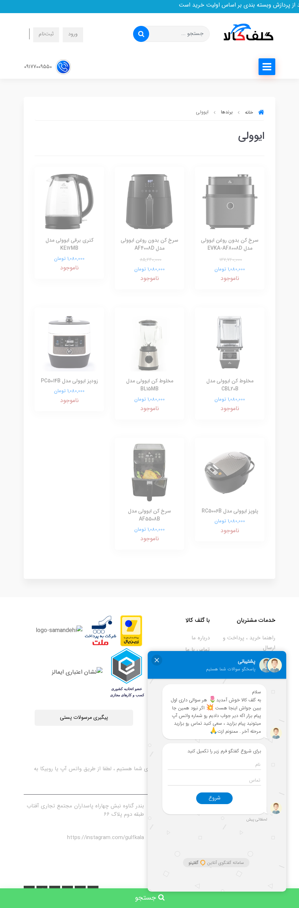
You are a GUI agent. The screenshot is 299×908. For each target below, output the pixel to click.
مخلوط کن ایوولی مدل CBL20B (229, 385)
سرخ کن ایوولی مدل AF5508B (149, 515)
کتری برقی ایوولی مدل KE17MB (69, 244)
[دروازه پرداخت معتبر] (131, 630)
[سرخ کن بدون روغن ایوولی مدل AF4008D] (149, 201)
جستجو (146, 898)
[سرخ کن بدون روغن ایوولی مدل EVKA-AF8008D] (230, 201)
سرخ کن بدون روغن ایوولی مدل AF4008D (149, 244)
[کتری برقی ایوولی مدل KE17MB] (69, 201)
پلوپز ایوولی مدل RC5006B (230, 511)
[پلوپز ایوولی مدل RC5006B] (230, 471)
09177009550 (38, 66)
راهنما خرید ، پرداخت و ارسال (249, 643)
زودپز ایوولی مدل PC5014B (69, 381)
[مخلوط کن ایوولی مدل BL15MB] (149, 341)
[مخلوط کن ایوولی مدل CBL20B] (230, 341)
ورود (73, 34)
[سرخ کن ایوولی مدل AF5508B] (149, 471)
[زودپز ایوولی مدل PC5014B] (69, 341)
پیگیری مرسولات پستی (84, 717)
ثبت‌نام (46, 34)
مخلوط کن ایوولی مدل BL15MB (149, 385)
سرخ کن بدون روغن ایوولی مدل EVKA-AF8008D (230, 244)
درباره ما (200, 638)
